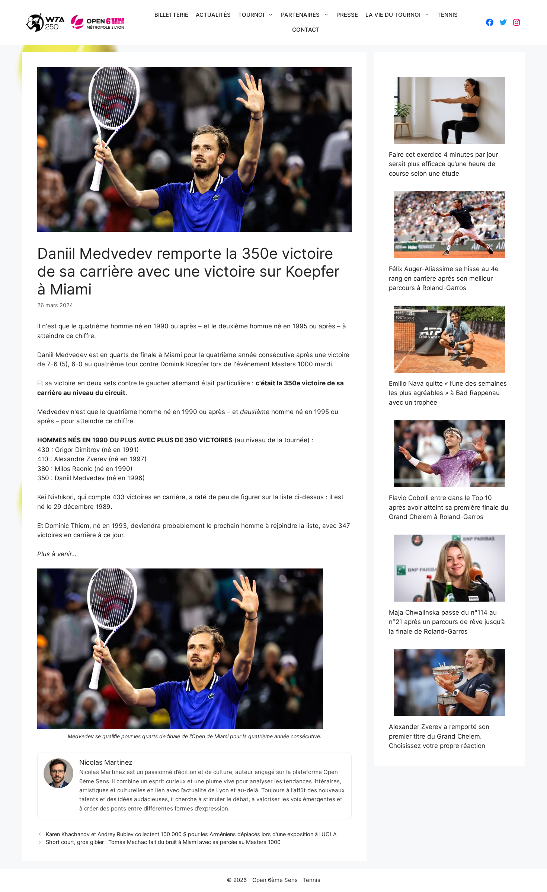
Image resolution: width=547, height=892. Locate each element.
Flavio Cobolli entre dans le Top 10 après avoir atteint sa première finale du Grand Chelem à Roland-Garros (448, 507)
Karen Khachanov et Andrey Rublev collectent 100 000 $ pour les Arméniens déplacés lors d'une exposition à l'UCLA (191, 834)
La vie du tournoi (392, 14)
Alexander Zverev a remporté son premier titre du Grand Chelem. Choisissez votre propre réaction (439, 736)
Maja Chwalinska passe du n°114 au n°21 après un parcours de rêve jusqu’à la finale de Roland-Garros (447, 622)
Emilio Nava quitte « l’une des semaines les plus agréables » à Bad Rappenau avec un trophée (448, 393)
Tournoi (251, 14)
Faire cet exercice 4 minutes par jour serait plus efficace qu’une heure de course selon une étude (443, 164)
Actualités (213, 14)
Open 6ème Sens (275, 879)
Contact (306, 29)
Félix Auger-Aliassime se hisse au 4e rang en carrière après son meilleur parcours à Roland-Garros (444, 278)
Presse (347, 14)
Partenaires (300, 14)
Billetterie (171, 14)
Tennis (447, 14)
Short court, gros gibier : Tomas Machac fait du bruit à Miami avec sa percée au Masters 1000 (163, 842)
